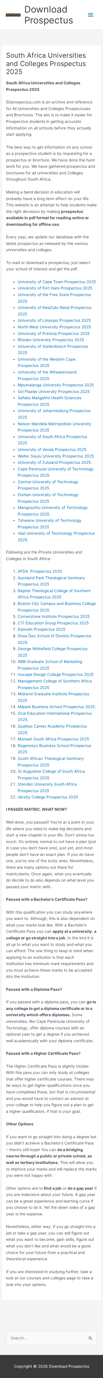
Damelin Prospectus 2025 (41, 629)
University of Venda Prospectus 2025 (52, 449)
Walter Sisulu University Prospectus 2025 (56, 456)
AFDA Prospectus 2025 (40, 571)
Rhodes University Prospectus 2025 (51, 339)
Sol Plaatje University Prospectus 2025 (54, 391)
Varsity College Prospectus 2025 (48, 797)
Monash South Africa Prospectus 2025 (53, 739)
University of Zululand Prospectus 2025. (55, 462)
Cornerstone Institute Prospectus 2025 (54, 616)
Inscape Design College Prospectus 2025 (56, 674)
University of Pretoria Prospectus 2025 (54, 333)
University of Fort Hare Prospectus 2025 (55, 288)
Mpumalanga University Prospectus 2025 (56, 385)
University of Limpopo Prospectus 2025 (54, 320)
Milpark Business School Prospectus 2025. (57, 706)
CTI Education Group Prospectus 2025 (53, 623)
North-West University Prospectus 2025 (54, 327)
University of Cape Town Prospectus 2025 (57, 281)
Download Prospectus (48, 15)
